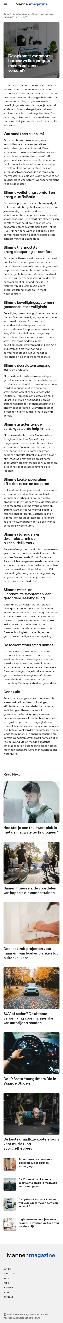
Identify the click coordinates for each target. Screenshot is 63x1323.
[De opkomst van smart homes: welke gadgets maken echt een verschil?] (10, 1204)
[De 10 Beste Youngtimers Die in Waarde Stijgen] (31, 1053)
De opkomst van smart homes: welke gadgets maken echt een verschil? (38, 1203)
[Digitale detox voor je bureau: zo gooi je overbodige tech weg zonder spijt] (10, 1224)
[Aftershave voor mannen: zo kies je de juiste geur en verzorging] (10, 1164)
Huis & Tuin (9, 1273)
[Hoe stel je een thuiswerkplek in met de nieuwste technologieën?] (31, 802)
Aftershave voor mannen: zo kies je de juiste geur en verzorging (36, 1163)
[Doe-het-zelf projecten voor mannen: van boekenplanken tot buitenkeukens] (31, 923)
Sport (7, 1278)
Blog (6, 1292)
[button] (5, 4)
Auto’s (7, 1269)
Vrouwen (8, 1288)
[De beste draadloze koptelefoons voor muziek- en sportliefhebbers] (31, 1114)
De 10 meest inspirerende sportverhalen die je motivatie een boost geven (37, 1183)
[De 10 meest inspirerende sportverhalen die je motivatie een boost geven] (10, 1184)
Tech (6, 1283)
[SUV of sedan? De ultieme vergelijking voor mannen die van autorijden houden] (31, 988)
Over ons (8, 1297)
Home (6, 14)
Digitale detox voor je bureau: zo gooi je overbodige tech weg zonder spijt (38, 1223)
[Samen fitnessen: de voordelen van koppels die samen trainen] (31, 863)
